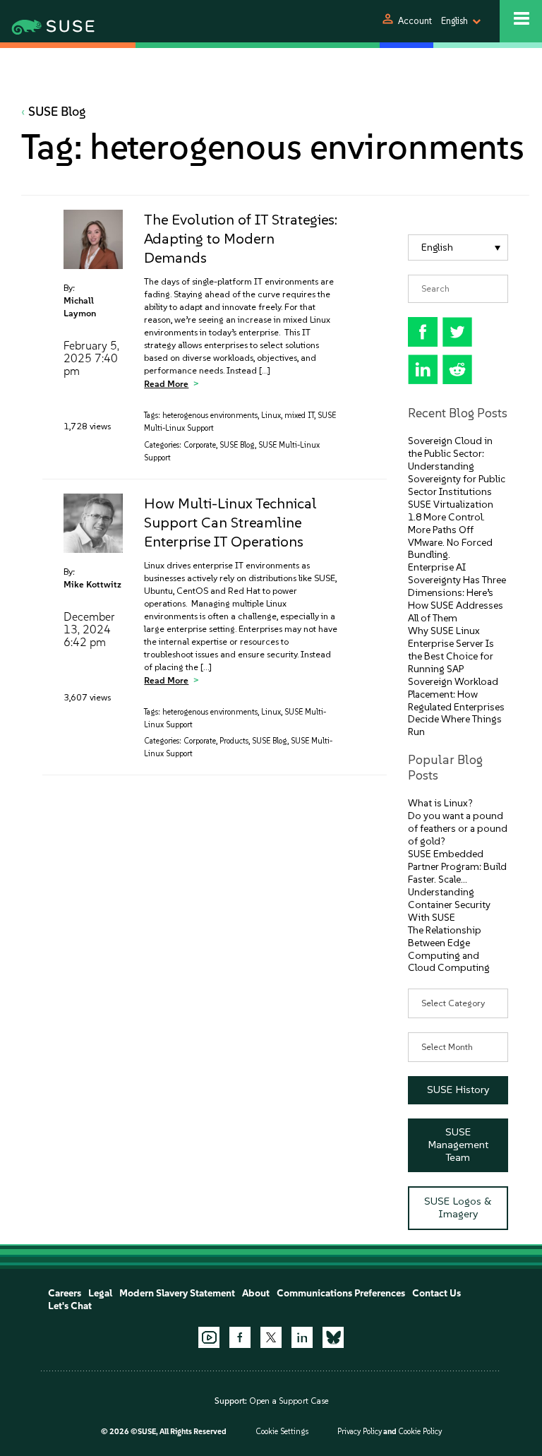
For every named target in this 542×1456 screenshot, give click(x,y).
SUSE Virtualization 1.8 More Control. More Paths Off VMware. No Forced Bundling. (450, 530)
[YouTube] (208, 1337)
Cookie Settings (281, 1431)
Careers (64, 1293)
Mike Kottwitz (92, 584)
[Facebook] (240, 1337)
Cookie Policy (420, 1431)
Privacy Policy (359, 1431)
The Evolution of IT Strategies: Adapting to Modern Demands (240, 238)
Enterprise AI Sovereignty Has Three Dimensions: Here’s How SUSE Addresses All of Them (457, 592)
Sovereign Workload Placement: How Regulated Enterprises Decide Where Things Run (456, 707)
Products (233, 741)
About (256, 1293)
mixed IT (299, 415)
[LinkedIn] (302, 1337)
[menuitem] (458, 247)
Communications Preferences (341, 1293)
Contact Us (436, 1293)
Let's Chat (70, 1306)
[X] (271, 1337)
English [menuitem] (437, 247)
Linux (271, 415)
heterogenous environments (210, 415)
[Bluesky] (333, 1337)
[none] (458, 247)
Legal (100, 1293)
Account (415, 21)
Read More (166, 383)
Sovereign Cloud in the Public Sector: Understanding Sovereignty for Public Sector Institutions (456, 466)
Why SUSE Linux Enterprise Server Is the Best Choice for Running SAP (451, 650)
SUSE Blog (57, 111)
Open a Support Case (288, 1401)
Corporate (199, 445)
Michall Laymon (80, 306)
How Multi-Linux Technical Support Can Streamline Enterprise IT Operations (230, 522)
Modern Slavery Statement (177, 1293)
